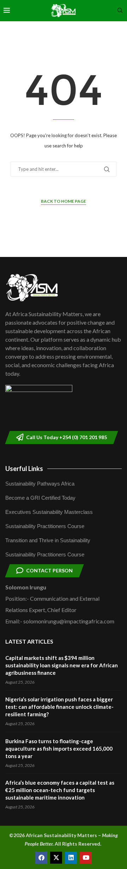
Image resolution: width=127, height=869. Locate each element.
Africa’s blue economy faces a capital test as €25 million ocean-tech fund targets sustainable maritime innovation (59, 790)
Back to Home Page (63, 201)
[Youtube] (86, 858)
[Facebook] (41, 858)
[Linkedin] (71, 858)
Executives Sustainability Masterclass (49, 512)
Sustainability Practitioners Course (44, 526)
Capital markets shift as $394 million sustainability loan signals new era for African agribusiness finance (61, 665)
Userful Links (24, 468)
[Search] (119, 11)
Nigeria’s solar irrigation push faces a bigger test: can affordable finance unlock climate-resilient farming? (59, 706)
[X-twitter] (56, 858)
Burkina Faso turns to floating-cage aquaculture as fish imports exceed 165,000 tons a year (59, 748)
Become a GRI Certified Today (40, 497)
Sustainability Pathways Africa (39, 483)
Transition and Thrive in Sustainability (47, 540)
